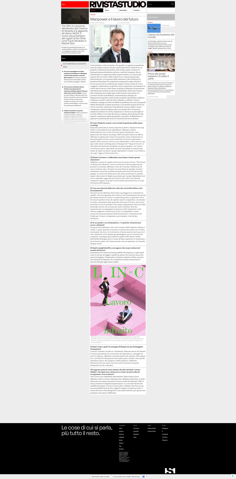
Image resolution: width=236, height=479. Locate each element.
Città (120, 428)
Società (121, 449)
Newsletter (123, 10)
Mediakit (136, 434)
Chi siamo (136, 428)
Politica (121, 443)
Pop (120, 446)
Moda (121, 440)
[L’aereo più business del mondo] (161, 35)
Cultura (121, 431)
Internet (121, 434)
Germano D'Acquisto (98, 22)
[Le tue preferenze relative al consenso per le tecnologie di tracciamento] (233, 476)
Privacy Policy (152, 428)
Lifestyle (121, 437)
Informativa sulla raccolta (100, 477)
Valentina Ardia (153, 96)
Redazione (166, 25)
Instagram (165, 428)
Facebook (165, 434)
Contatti (136, 431)
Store (107, 10)
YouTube (164, 437)
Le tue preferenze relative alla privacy (126, 477)
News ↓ (64, 58)
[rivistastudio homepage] (118, 4)
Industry (92, 14)
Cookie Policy (152, 431)
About (93, 10)
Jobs (134, 437)
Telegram (165, 440)
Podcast (136, 10)
